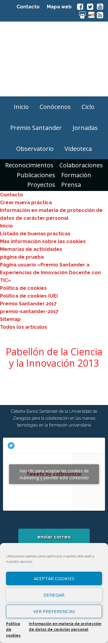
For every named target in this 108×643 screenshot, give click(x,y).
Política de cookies (13, 630)
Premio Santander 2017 (28, 304)
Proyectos (41, 185)
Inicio (6, 226)
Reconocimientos (29, 165)
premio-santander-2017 (29, 311)
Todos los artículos (23, 327)
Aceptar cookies (54, 578)
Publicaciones (36, 175)
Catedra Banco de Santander (54, 59)
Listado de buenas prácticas (35, 233)
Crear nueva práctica (26, 202)
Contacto (28, 7)
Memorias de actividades (31, 249)
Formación (76, 175)
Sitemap (10, 319)
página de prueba (22, 257)
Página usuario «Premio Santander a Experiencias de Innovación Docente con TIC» (50, 272)
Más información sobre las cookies (43, 241)
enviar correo (54, 537)
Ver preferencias (54, 611)
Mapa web (59, 7)
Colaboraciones (81, 165)
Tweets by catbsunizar (54, 474)
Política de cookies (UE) (29, 296)
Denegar (54, 595)
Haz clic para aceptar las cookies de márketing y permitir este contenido (54, 474)
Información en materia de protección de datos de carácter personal (65, 627)
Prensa (71, 185)
